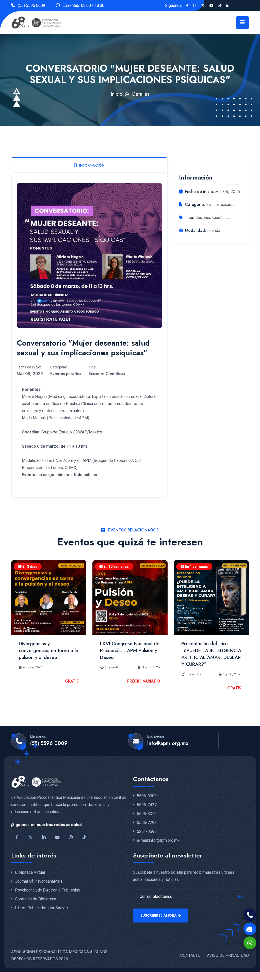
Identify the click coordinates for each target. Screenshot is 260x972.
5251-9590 (147, 831)
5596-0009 (147, 796)
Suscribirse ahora (158, 915)
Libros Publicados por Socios (41, 908)
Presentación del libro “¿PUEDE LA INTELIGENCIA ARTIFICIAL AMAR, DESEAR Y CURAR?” (211, 654)
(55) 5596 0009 (31, 5)
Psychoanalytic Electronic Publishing (47, 890)
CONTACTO (190, 955)
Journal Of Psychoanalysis (38, 881)
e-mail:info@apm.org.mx (158, 840)
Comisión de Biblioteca (35, 899)
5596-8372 (147, 814)
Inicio (116, 94)
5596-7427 (147, 805)
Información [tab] (92, 165)
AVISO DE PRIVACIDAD (228, 955)
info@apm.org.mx (167, 743)
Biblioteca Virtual (30, 872)
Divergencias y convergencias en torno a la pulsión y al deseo (48, 650)
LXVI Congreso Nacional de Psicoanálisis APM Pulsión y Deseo (129, 650)
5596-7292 (147, 822)
